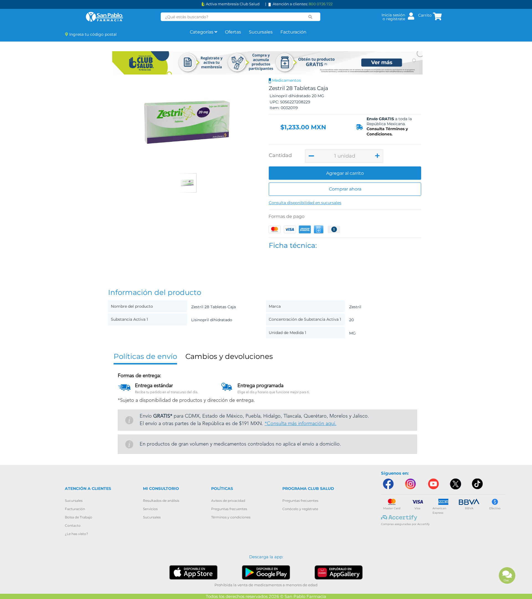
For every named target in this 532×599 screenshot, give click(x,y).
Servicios (150, 509)
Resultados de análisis (161, 500)
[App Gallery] (338, 572)
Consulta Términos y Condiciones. (387, 131)
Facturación (293, 32)
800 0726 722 (320, 4)
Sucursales (261, 32)
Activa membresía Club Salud (233, 4)
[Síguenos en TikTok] (478, 484)
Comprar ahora (345, 189)
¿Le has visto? (76, 534)
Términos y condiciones (230, 517)
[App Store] (193, 572)
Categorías (202, 32)
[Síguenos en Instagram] (410, 484)
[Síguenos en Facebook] (388, 484)
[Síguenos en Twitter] (455, 484)
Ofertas (233, 32)
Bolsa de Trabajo (78, 517)
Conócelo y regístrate (300, 509)
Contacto (73, 525)
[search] (310, 17)
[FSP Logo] (104, 17)
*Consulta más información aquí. (300, 423)
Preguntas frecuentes (229, 509)
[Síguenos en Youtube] (433, 484)
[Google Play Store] (266, 572)
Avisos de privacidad (228, 500)
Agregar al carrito (345, 173)
